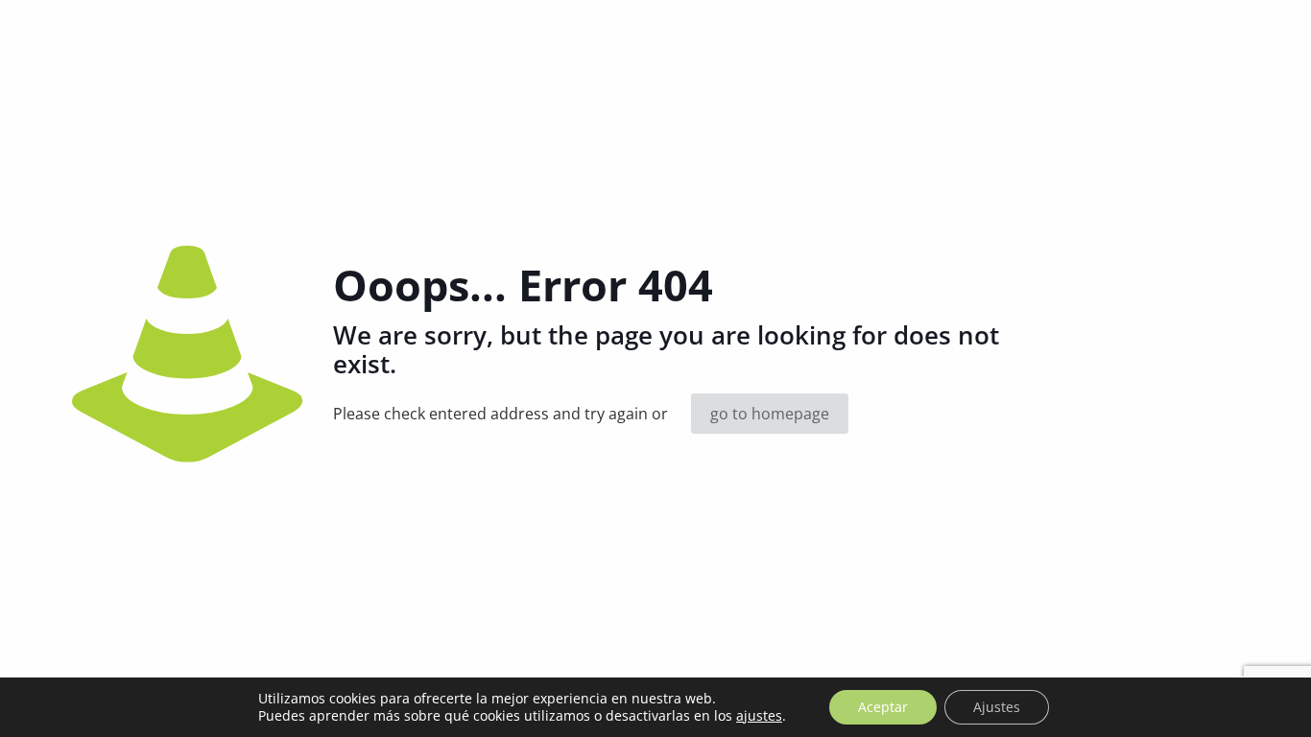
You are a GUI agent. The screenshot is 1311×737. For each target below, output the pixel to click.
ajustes (759, 716)
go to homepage (769, 413)
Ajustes (996, 707)
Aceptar (883, 707)
